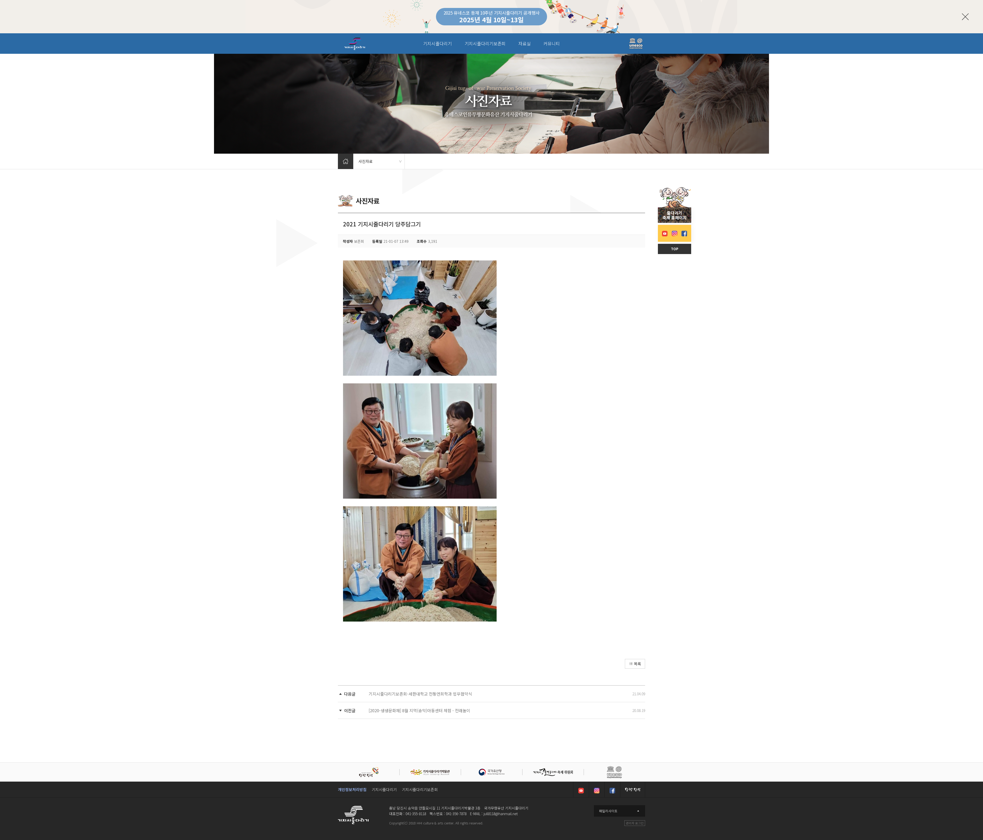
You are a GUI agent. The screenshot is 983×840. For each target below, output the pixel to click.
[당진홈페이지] (632, 789)
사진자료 (380, 161)
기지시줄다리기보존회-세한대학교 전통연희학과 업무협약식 (420, 694)
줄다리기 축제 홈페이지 (675, 215)
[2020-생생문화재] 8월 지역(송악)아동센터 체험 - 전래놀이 (419, 710)
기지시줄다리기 (384, 789)
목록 (637, 663)
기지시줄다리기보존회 (420, 789)
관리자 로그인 (635, 823)
